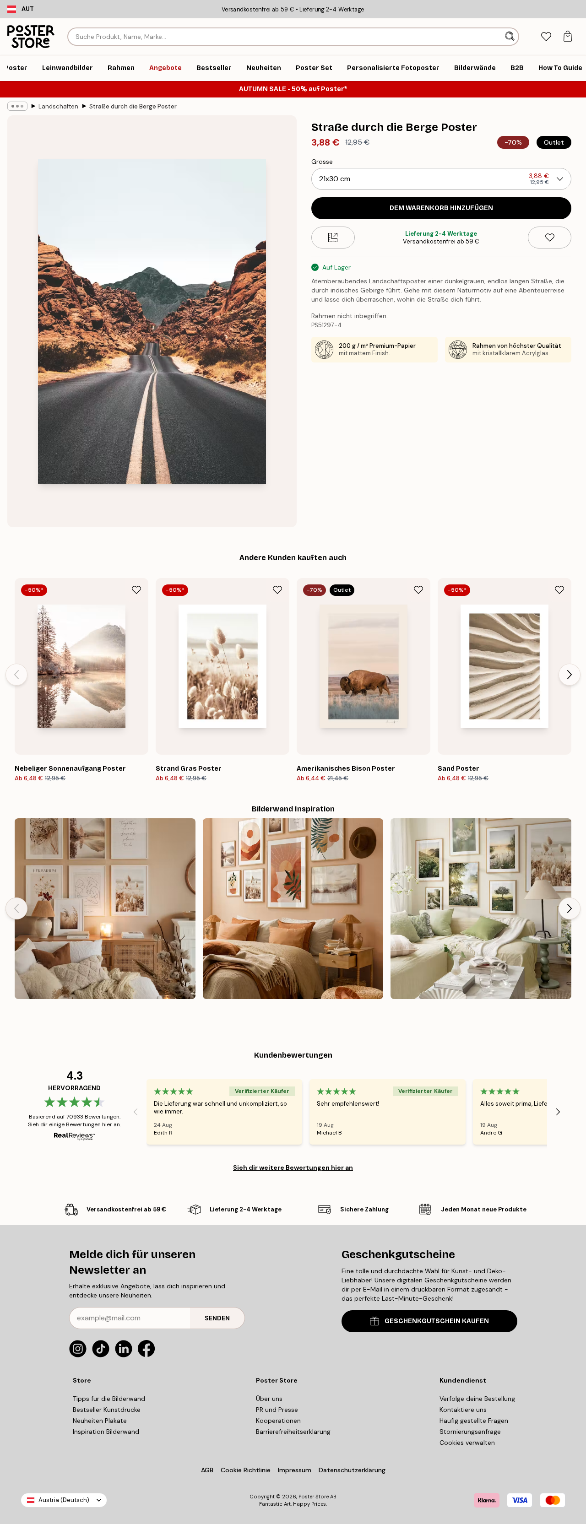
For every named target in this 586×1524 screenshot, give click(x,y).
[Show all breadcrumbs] (17, 106)
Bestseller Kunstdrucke (107, 1409)
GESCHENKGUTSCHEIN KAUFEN (437, 1321)
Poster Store (313, 1496)
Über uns (269, 1398)
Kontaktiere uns (463, 1409)
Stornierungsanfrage (470, 1431)
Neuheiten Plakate (100, 1420)
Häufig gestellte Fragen (474, 1420)
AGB (207, 1470)
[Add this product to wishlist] (549, 238)
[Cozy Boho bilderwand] (105, 908)
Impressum (294, 1470)
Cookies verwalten (467, 1442)
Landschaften (58, 106)
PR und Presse (277, 1409)
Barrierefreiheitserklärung (293, 1431)
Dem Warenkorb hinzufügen (441, 208)
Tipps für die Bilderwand (109, 1398)
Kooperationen (278, 1420)
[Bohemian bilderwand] (293, 908)
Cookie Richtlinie (246, 1470)
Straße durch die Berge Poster (133, 106)
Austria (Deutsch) (63, 1500)
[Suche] (510, 36)
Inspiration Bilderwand (106, 1431)
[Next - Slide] (570, 675)
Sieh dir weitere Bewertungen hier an (293, 1167)
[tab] (546, 37)
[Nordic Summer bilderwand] (481, 908)
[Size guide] (333, 238)
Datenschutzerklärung (352, 1470)
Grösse (322, 161)
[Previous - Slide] (16, 675)
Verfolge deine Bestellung (477, 1398)
